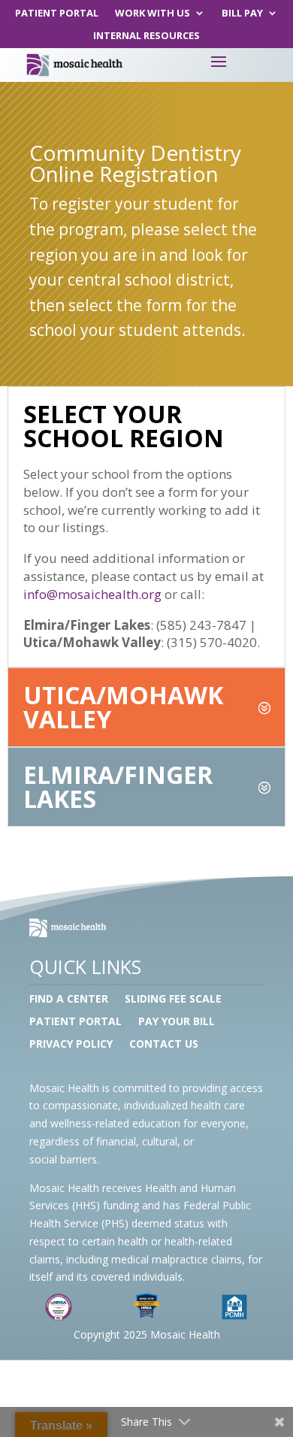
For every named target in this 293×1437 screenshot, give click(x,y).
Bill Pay (242, 14)
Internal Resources (146, 36)
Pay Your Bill (176, 1022)
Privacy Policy (71, 1045)
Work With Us (152, 14)
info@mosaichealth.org (92, 594)
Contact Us (163, 1045)
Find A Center (68, 1000)
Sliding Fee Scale (173, 1000)
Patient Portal (56, 14)
